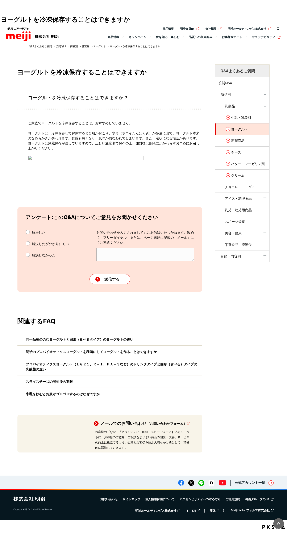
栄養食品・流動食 (238, 245)
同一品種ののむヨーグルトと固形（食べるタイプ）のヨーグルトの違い (79, 339)
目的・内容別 (231, 256)
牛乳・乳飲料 (241, 117)
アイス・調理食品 (238, 198)
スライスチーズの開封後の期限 (49, 381)
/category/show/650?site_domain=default (264, 232)
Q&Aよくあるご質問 (40, 46)
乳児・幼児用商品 (238, 210)
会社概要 (210, 28)
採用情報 (168, 28)
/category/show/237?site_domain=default (264, 84)
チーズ (236, 152)
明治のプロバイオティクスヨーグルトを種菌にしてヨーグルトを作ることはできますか (91, 352)
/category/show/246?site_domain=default (264, 209)
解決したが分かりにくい (50, 244)
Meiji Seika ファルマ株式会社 (250, 510)
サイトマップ (131, 499)
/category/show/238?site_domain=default (264, 95)
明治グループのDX (257, 499)
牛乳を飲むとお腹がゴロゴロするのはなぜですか (63, 394)
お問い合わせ (109, 499)
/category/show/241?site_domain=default (264, 255)
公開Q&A (61, 46)
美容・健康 (233, 233)
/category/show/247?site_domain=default (264, 220)
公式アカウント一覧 (250, 482)
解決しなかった (43, 255)
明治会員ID (187, 28)
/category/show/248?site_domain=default (264, 244)
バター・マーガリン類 (248, 164)
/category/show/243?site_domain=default (264, 186)
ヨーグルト (99, 46)
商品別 (74, 46)
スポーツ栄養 (235, 221)
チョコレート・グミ (240, 187)
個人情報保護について (160, 499)
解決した (38, 232)
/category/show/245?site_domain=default (264, 197)
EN (194, 510)
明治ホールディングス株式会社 (247, 28)
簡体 (213, 510)
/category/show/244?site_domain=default (264, 107)
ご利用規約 (232, 499)
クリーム (238, 175)
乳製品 (85, 46)
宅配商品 (238, 141)
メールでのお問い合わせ (143, 423)
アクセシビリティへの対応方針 (200, 499)
